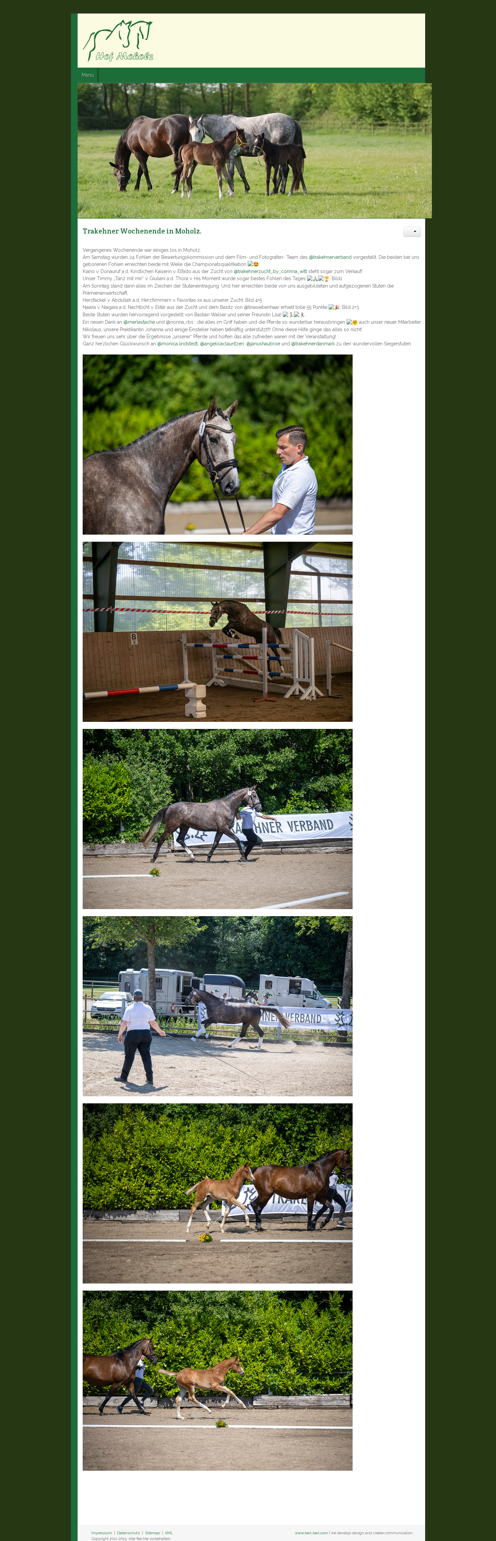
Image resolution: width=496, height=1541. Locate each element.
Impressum (31, 1525)
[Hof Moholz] (48, 41)
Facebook (460, 24)
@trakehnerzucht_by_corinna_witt (199, 271)
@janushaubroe (192, 336)
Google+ (484, 24)
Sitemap (81, 1525)
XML (98, 1525)
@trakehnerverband (259, 257)
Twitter (472, 24)
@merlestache (68, 315)
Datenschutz (57, 1525)
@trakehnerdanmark (242, 336)
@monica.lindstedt (106, 336)
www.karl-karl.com (382, 1525)
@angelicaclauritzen (151, 336)
